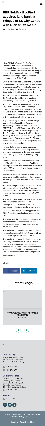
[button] (41, 4)
